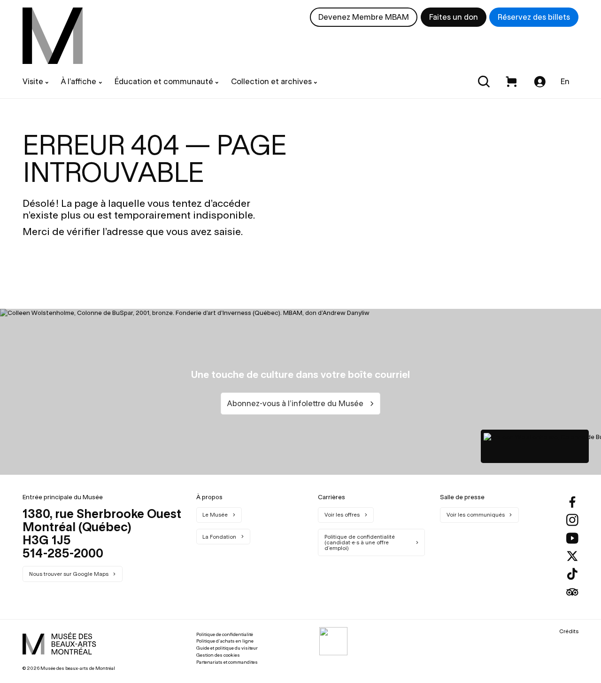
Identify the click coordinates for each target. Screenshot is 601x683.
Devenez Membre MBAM (363, 17)
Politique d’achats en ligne (225, 641)
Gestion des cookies (218, 655)
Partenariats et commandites (227, 662)
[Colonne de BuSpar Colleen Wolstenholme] (535, 446)
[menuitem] (53, 36)
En (565, 81)
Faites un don (453, 17)
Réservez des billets (534, 17)
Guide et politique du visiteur (227, 648)
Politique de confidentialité (224, 634)
